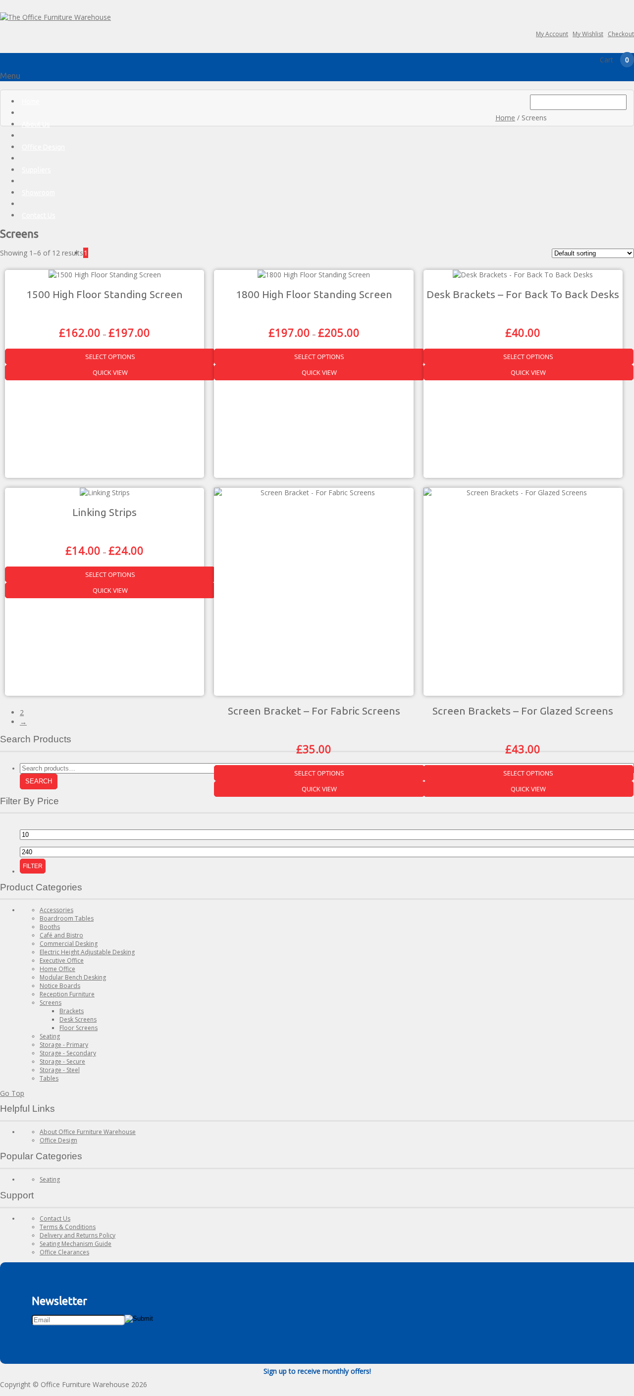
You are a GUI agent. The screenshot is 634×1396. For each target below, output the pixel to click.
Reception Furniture (67, 994)
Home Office (57, 969)
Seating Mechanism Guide (75, 1244)
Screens (50, 1002)
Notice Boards (60, 986)
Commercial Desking (69, 943)
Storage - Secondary (68, 1053)
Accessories (56, 910)
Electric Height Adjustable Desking (87, 952)
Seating (50, 1036)
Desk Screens (78, 1019)
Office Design (43, 147)
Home (31, 101)
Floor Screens (78, 1028)
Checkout (621, 34)
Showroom (38, 193)
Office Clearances (64, 1252)
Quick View (110, 372)
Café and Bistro (61, 935)
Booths (50, 927)
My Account (552, 34)
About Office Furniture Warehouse (88, 1132)
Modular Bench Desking (73, 977)
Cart (614, 59)
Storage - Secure (62, 1061)
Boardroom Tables (67, 918)
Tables (49, 1078)
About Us (36, 124)
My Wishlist (588, 34)
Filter (33, 866)
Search (38, 781)
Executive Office (62, 960)
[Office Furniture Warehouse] (55, 17)
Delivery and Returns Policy (77, 1235)
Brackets (71, 1011)
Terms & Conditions (68, 1227)
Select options (110, 356)
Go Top (12, 1093)
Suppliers (36, 170)
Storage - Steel (60, 1070)
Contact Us (38, 215)
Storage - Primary (64, 1044)
